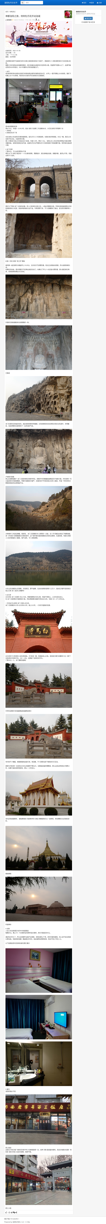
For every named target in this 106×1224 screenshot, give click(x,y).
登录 (92, 3)
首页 (84, 3)
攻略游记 (12, 11)
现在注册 (89, 18)
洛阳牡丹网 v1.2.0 (18, 1222)
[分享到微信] (14, 1212)
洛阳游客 (9, 20)
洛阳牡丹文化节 (10, 2)
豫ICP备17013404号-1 (11, 1219)
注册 (100, 3)
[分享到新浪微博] (12, 1212)
